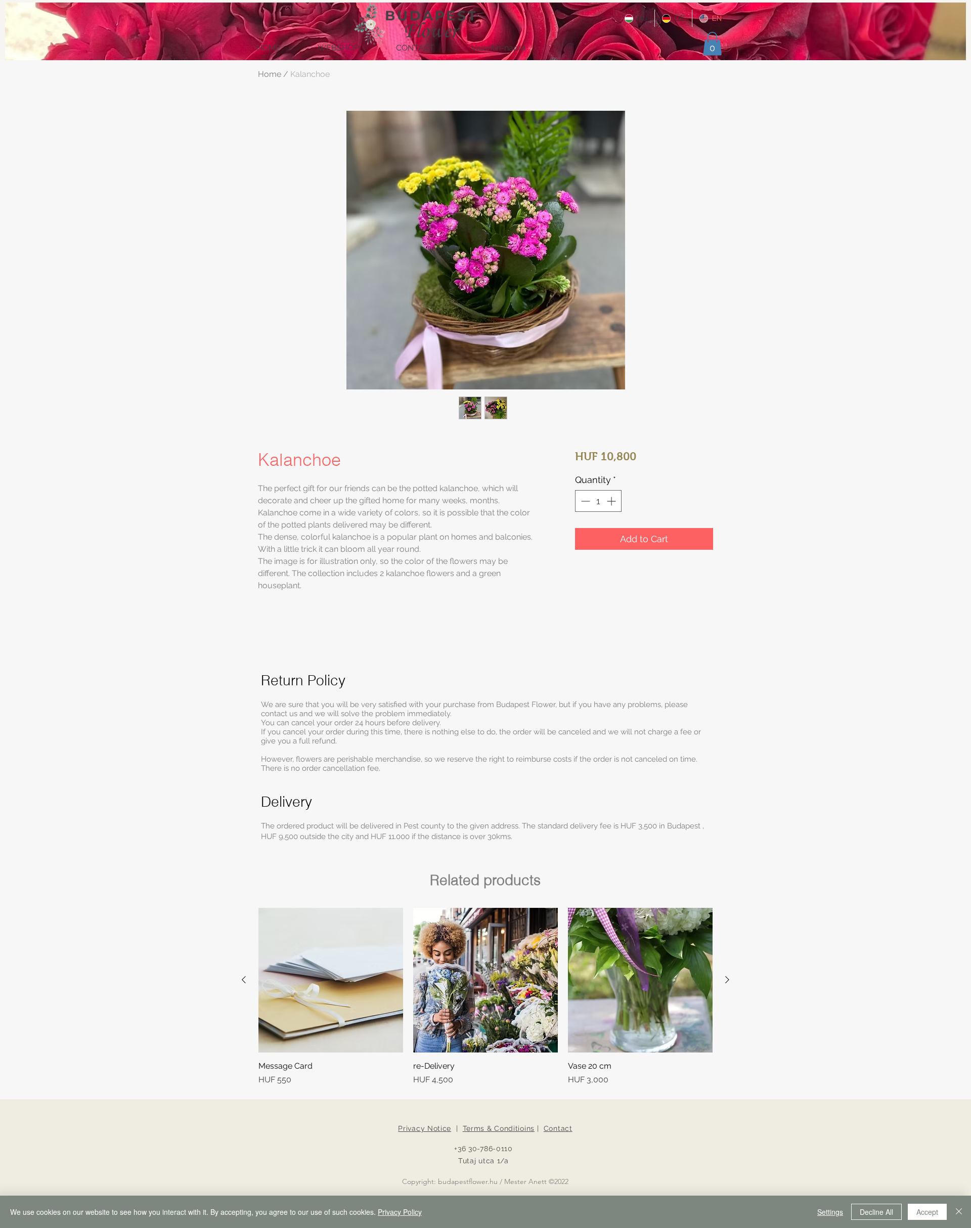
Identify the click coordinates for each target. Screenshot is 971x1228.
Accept (927, 1212)
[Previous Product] (244, 980)
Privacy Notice (424, 1128)
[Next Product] (727, 980)
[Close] (959, 1212)
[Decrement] (584, 501)
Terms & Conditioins (499, 1128)
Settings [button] (830, 1212)
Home (269, 74)
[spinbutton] (598, 501)
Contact (558, 1128)
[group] (485, 996)
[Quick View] (330, 980)
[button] (712, 44)
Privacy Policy (400, 1212)
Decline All (876, 1212)
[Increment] (612, 501)
